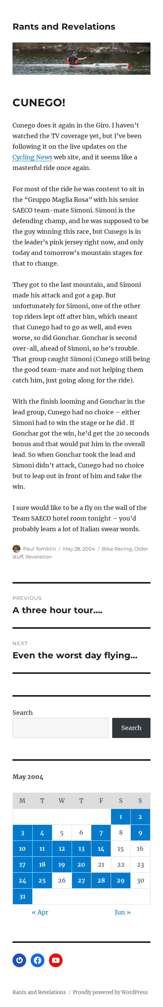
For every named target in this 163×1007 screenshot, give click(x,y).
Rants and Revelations (64, 26)
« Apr (40, 912)
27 (81, 880)
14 (101, 848)
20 (81, 864)
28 (101, 880)
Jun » (123, 912)
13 (81, 848)
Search (23, 712)
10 (22, 848)
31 (22, 896)
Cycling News (32, 157)
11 (42, 848)
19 (61, 864)
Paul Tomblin (39, 549)
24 (23, 880)
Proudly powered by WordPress (110, 992)
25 (42, 880)
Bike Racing (117, 549)
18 (42, 864)
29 (121, 880)
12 (62, 848)
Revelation (38, 557)
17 (22, 864)
